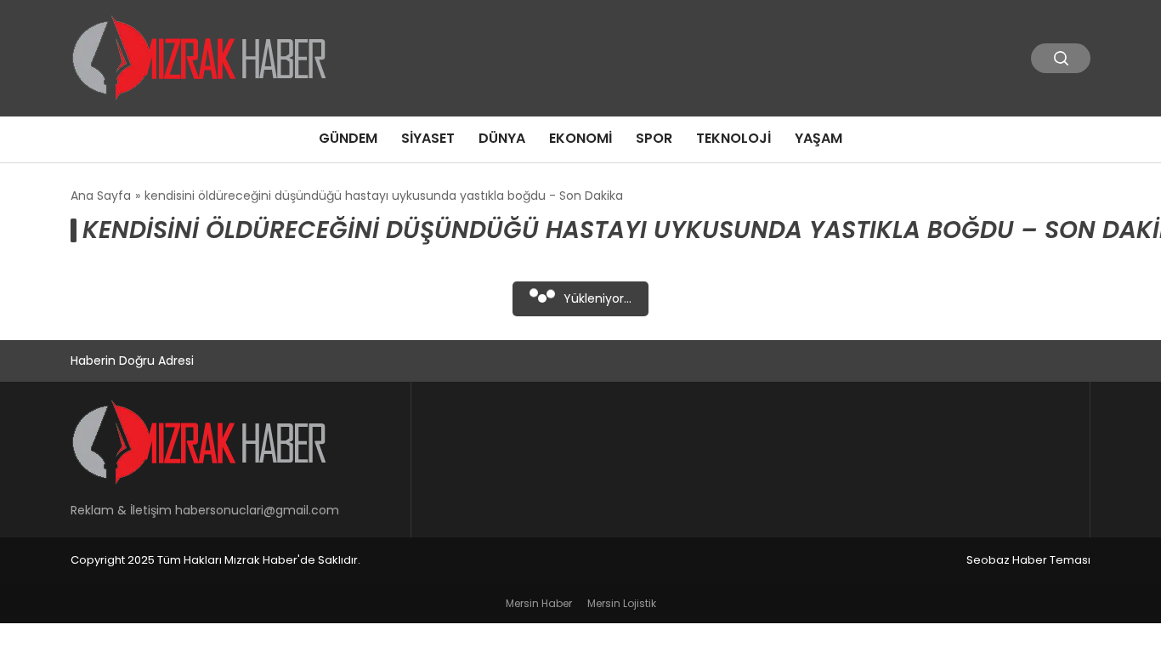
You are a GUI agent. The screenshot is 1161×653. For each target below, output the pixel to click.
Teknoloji (733, 138)
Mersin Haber (539, 603)
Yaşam (818, 138)
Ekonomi (580, 138)
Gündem (348, 138)
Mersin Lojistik (621, 603)
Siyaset (428, 138)
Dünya (502, 138)
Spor (654, 138)
